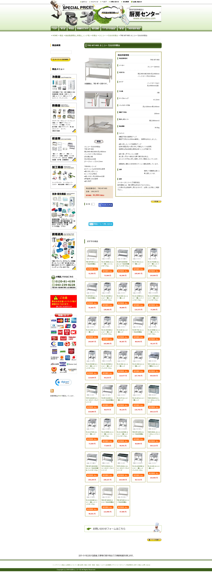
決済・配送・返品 (93, 565)
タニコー (102, 35)
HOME (55, 35)
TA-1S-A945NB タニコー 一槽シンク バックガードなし (107, 366)
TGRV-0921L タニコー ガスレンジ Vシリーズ (154, 434)
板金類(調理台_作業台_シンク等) (77, 35)
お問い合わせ (146, 565)
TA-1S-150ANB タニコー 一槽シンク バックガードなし (107, 332)
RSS (59, 396)
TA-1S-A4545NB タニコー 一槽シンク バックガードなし (138, 468)
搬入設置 (80, 565)
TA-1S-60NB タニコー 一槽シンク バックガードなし (107, 434)
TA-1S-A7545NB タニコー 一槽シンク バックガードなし (154, 298)
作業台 (94, 35)
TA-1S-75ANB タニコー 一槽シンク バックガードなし (153, 264)
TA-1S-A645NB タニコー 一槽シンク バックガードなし (122, 434)
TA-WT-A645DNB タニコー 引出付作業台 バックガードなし (123, 264)
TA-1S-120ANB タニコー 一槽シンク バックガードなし (107, 298)
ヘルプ (102, 565)
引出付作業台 (113, 35)
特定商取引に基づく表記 (133, 565)
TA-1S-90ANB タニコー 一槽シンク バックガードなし (92, 366)
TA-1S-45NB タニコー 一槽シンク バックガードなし (107, 264)
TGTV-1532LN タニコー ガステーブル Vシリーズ (107, 468)
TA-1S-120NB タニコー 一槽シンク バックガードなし (138, 298)
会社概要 (108, 565)
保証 (85, 565)
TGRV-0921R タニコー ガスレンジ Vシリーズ (154, 400)
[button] (63, 382)
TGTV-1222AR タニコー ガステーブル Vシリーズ (92, 400)
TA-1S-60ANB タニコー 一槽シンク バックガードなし (92, 502)
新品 (61, 35)
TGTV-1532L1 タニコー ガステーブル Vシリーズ (123, 468)
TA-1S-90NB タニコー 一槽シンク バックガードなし (154, 332)
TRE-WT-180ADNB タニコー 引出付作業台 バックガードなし (92, 468)
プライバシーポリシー (118, 565)
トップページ (57, 565)
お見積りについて (71, 565)
